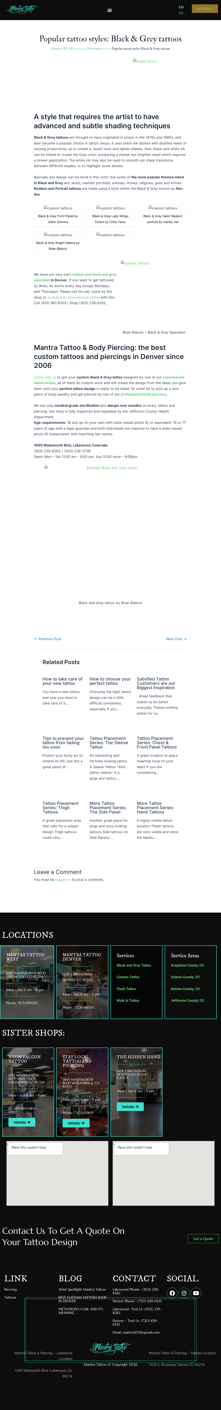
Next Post (176, 639)
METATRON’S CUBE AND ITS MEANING (80, 1311)
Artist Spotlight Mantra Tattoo (82, 1289)
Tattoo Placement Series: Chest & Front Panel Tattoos (157, 743)
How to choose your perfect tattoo (110, 681)
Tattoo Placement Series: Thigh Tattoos (61, 808)
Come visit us (45, 377)
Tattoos (10, 1297)
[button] (109, 10)
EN (181, 7)
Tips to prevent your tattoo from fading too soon (63, 743)
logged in (63, 879)
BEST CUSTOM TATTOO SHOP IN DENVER (82, 1299)
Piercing (10, 1289)
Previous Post (47, 639)
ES (181, 13)
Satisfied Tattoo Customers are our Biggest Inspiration (156, 683)
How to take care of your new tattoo (62, 681)
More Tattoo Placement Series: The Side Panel (108, 808)
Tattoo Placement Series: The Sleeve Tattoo (109, 743)
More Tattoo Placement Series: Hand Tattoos (155, 808)
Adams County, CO (185, 977)
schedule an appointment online (73, 297)
